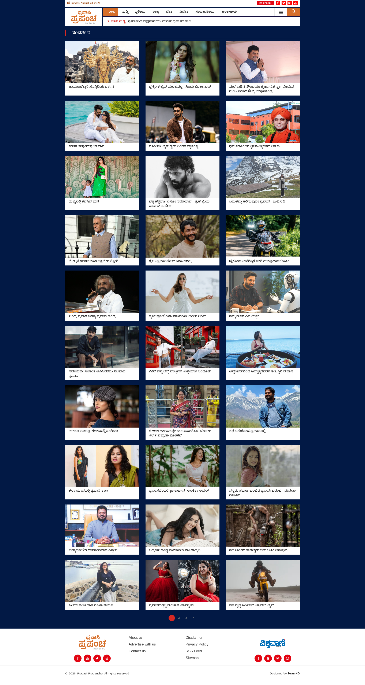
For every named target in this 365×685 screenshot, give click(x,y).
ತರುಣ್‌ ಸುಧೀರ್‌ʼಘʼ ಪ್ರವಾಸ (86, 147)
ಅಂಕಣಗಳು (229, 12)
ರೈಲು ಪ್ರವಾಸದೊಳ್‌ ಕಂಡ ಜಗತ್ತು (170, 261)
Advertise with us (142, 644)
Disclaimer (194, 638)
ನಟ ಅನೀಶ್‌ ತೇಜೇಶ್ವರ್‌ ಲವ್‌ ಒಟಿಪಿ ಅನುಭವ (258, 550)
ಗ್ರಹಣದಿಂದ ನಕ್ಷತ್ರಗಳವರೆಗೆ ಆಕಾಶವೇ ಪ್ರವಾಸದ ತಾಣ (159, 21)
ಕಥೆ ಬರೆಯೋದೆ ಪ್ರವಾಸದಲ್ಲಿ (247, 431)
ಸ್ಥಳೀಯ (140, 12)
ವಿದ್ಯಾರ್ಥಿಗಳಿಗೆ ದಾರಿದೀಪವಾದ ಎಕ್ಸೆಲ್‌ (93, 550)
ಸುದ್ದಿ (125, 12)
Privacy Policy (197, 644)
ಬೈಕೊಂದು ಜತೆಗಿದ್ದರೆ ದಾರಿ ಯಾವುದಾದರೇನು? (259, 261)
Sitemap (192, 658)
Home (111, 12)
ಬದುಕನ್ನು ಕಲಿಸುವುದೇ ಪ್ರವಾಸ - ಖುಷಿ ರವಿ (257, 202)
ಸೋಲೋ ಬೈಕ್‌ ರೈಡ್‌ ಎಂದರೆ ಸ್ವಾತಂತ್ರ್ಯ (173, 147)
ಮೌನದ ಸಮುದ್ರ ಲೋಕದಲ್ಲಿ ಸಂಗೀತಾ (93, 431)
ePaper (267, 3)
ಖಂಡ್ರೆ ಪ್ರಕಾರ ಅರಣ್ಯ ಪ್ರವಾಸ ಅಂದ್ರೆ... (93, 316)
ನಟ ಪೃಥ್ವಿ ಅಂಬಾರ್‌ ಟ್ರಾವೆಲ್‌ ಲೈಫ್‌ (251, 606)
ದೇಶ (169, 12)
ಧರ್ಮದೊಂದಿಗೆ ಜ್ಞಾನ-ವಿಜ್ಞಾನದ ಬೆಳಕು (254, 147)
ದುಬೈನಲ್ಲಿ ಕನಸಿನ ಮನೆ (84, 202)
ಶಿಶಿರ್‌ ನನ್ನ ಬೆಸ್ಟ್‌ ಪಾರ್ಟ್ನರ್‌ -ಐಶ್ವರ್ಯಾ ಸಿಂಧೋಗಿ (180, 372)
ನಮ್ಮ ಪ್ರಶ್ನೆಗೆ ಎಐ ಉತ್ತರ (244, 316)
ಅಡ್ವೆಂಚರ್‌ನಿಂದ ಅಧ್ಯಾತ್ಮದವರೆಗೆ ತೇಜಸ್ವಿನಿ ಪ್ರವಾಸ (261, 372)
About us (136, 638)
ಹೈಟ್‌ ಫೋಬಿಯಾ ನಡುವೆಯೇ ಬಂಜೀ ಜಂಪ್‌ (177, 316)
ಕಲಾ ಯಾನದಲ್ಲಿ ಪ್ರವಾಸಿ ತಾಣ (88, 491)
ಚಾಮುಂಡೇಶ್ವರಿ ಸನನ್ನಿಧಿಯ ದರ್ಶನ (91, 87)
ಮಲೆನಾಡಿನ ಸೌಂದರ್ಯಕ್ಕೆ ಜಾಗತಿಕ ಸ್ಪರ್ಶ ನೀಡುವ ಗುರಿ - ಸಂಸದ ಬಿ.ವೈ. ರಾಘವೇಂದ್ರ (261, 89)
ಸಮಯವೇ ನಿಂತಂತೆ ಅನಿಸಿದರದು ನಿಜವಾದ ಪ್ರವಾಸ (97, 374)
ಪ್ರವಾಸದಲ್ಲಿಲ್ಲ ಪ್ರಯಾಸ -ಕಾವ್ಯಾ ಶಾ (171, 606)
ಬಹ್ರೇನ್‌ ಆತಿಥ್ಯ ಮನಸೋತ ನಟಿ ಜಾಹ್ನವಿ (174, 550)
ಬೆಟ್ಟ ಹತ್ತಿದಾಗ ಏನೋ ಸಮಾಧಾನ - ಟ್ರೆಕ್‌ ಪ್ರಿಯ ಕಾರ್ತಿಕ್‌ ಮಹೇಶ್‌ (179, 204)
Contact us (137, 651)
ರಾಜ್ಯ (156, 12)
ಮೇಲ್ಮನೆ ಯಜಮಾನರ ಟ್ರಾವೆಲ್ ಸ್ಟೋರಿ (93, 261)
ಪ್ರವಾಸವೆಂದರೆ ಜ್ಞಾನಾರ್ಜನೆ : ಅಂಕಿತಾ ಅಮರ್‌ (179, 491)
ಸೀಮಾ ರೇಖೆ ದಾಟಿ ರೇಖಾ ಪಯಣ (91, 606)
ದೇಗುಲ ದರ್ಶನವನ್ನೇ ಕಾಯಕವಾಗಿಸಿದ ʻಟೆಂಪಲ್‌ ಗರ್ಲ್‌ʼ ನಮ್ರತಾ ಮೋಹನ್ (180, 433)
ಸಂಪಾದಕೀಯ (205, 12)
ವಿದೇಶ (183, 12)
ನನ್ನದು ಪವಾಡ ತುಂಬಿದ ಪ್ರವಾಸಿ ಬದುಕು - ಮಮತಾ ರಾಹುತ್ (262, 493)
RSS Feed (194, 651)
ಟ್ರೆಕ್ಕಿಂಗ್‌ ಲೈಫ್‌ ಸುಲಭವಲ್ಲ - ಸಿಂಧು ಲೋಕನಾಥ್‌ (180, 87)
